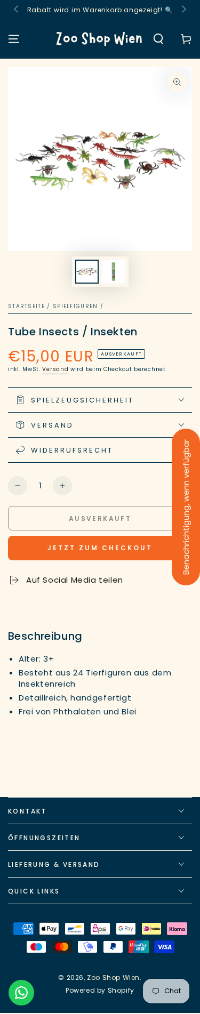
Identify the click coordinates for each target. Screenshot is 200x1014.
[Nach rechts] (183, 9)
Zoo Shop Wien (113, 977)
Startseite (26, 306)
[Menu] (14, 39)
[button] (158, 39)
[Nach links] (17, 9)
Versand (55, 369)
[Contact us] (21, 992)
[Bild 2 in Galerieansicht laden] (113, 272)
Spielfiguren (75, 306)
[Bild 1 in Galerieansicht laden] (87, 272)
